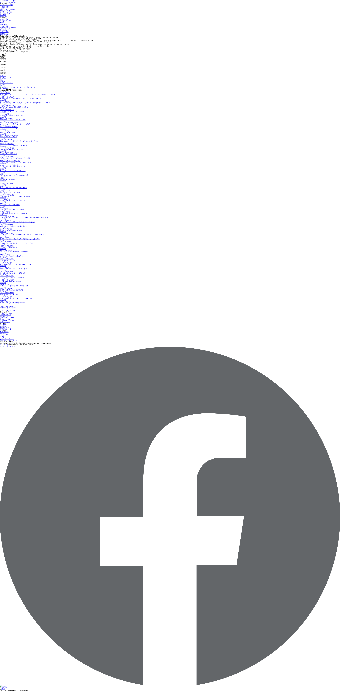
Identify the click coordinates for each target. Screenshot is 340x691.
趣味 (1, 80)
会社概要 (3, 333)
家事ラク (3, 76)
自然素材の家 (4, 8)
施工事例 (3, 15)
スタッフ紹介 (4, 19)
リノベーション (5, 13)
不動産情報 (3, 25)
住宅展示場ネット (5, 329)
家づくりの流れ (5, 10)
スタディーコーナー (6, 77)
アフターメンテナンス (7, 12)
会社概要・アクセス (6, 20)
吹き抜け (3, 78)
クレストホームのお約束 (8, 2)
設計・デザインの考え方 (8, 9)
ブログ (2, 22)
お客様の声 (3, 16)
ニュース (3, 23)
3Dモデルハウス (5, 327)
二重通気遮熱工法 (5, 6)
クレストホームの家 (6, 5)
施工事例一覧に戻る (6, 88)
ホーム (2, 309)
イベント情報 (4, 334)
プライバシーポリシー (7, 29)
